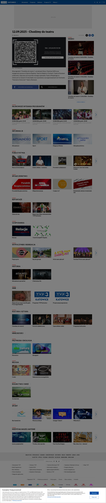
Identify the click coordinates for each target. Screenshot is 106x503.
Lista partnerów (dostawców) (54, 497)
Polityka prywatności (17, 500)
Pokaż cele (94, 497)
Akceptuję (94, 493)
